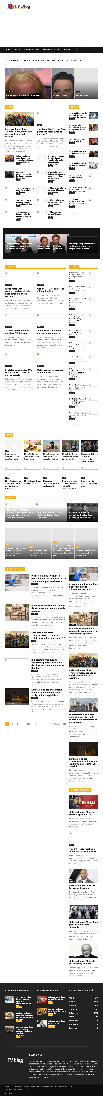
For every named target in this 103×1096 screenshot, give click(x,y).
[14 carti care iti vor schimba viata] (32, 473)
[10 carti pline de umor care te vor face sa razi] (32, 446)
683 (28, 724)
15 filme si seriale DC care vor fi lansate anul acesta (57, 190)
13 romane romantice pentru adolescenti (51, 483)
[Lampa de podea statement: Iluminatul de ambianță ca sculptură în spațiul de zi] (17, 696)
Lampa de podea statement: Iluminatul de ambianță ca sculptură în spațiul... (83, 763)
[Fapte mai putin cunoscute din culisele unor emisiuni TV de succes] (19, 279)
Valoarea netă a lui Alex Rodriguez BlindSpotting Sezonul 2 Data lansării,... (77, 319)
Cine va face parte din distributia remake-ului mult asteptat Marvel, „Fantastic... (56, 160)
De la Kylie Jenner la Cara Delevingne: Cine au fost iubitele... (78, 402)
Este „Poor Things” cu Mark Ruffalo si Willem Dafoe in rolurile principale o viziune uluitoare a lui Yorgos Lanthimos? (20, 512)
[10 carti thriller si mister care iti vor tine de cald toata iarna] (70, 446)
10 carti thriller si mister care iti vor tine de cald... (70, 456)
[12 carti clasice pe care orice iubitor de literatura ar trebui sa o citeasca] (13, 473)
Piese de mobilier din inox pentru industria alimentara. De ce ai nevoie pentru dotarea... (48, 579)
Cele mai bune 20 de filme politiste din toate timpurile (83, 924)
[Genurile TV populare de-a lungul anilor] (51, 279)
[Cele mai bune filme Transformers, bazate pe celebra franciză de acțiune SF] (19, 119)
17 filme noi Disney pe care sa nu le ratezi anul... (56, 202)
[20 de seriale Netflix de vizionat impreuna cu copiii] (93, 189)
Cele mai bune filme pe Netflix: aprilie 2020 (82, 813)
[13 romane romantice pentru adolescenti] (51, 473)
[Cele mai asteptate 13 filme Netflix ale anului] (93, 153)
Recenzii (46, 50)
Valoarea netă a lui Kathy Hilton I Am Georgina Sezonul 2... (77, 276)
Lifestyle (66, 50)
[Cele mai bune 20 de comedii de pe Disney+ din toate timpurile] (93, 115)
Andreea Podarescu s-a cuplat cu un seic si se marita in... (78, 359)
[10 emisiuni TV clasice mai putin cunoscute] (51, 321)
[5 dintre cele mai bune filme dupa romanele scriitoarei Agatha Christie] (9, 158)
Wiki (75, 50)
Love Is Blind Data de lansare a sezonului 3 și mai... (77, 289)
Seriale (17, 50)
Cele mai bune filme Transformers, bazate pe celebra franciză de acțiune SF (48, 635)
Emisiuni (27, 50)
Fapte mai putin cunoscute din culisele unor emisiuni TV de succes (17, 293)
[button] (95, 50)
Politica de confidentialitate (47, 1087)
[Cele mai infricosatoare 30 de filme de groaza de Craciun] (9, 174)
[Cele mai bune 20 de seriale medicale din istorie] (93, 165)
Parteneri (18, 1087)
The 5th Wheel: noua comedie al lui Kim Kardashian (25, 190)
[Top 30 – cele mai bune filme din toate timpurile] (83, 839)
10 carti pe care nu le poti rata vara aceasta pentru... (51, 456)
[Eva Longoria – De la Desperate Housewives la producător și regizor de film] (93, 301)
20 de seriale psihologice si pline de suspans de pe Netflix (77, 128)
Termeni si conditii (65, 1087)
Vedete (56, 50)
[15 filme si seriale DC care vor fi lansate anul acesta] (42, 190)
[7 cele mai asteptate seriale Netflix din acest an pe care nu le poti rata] (93, 201)
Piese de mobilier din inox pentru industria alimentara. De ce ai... (83, 587)
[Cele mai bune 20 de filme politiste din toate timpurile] (83, 912)
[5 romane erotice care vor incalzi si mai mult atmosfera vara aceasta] (70, 473)
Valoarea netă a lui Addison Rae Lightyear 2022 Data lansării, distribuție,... (78, 373)
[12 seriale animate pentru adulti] (93, 141)
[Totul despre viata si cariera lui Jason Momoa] (93, 415)
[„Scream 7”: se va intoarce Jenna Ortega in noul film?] (9, 202)
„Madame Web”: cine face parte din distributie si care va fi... (51, 131)
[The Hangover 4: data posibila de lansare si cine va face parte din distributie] (9, 214)
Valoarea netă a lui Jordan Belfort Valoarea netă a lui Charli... (77, 346)
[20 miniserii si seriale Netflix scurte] (93, 177)
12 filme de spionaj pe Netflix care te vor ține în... (56, 214)
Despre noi (9, 1087)
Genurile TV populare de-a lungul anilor (51, 290)
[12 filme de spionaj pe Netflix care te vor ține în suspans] (42, 214)
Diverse (34, 670)
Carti (37, 50)
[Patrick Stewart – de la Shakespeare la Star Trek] (93, 333)
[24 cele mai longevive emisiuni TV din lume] (19, 321)
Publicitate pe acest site (13, 1089)
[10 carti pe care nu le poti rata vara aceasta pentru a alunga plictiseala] (51, 446)
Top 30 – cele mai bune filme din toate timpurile (82, 850)
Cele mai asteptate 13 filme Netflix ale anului (77, 153)
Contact (27, 1089)
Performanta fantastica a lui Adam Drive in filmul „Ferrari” (50, 515)
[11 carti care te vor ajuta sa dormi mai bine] (89, 473)
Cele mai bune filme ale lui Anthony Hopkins (82, 962)
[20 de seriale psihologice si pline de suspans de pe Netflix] (93, 127)
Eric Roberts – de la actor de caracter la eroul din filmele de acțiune (19, 246)
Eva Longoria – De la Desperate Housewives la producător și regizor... (78, 303)
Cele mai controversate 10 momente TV (50, 371)
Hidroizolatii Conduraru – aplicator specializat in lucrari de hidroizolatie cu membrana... (83, 718)
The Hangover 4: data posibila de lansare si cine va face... (23, 215)
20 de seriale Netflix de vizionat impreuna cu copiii (78, 189)
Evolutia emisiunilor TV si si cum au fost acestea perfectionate (19, 372)
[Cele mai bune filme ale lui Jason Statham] (83, 876)
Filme (8, 50)
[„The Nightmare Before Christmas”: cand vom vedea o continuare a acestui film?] (42, 174)
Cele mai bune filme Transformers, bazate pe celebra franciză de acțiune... (18, 133)
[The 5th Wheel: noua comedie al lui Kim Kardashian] (9, 190)
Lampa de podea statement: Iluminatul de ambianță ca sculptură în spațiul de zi (46, 693)
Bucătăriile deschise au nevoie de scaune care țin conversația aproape (48, 608)
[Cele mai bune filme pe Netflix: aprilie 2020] (83, 802)
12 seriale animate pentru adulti (77, 140)
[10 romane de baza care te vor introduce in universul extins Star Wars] (89, 446)
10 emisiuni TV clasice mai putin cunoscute (49, 331)
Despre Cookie (29, 1087)
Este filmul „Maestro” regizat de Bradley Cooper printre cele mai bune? (81, 515)
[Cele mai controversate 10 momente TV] (51, 360)
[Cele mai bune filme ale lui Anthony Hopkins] (83, 951)
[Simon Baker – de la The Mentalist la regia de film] (51, 243)
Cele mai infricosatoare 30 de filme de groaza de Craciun (24, 175)
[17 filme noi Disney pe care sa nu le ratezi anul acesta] (42, 202)
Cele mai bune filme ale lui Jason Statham (82, 886)
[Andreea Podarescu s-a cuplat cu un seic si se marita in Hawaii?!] (93, 359)
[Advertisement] (51, 28)
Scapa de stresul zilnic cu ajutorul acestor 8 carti (12, 456)
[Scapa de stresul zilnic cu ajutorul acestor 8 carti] (13, 446)
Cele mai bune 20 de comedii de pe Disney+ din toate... (78, 115)
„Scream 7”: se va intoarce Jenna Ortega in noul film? (24, 202)
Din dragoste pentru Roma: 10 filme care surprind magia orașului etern (82, 246)
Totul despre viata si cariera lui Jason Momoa (77, 415)
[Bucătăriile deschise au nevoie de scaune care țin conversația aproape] (17, 612)
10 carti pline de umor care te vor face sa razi (31, 456)
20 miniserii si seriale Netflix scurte (75, 177)
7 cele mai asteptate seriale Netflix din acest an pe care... (78, 202)
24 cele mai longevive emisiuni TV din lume (17, 331)
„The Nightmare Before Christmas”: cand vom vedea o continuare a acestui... (56, 176)
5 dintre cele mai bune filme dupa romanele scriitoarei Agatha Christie (25, 159)
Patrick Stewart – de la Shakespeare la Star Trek (77, 333)
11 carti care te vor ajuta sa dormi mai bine (89, 483)
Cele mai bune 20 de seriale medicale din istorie (78, 165)
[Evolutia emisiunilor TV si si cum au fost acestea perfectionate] (19, 360)
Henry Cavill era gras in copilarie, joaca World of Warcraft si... (78, 388)
